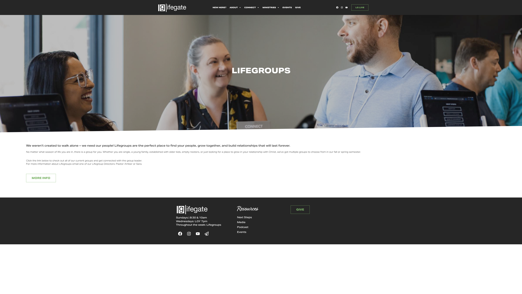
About (234, 7)
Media (241, 222)
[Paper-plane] (207, 234)
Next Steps (244, 217)
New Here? (219, 7)
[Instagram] (342, 7)
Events (287, 7)
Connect (250, 7)
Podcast (242, 227)
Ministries (269, 7)
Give (298, 7)
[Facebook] (337, 7)
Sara (139, 164)
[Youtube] (346, 7)
